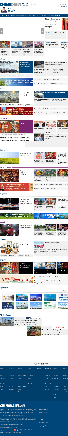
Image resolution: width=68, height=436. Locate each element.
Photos (1, 389)
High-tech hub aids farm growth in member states (25, 155)
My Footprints (48, 381)
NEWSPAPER (59, 15)
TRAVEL (29, 15)
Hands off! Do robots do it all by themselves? (46, 277)
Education (2, 381)
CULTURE (23, 15)
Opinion (3, 239)
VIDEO (33, 15)
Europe (29, 378)
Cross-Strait (3, 75)
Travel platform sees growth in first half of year (50, 179)
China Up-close (3, 104)
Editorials (63, 42)
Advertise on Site (43, 412)
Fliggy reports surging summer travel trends (12, 134)
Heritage (20, 383)
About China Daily (43, 409)
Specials (47, 389)
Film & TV (20, 378)
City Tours (47, 375)
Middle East (30, 383)
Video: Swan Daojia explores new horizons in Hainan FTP (49, 113)
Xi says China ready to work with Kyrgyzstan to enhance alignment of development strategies (52, 23)
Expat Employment (43, 422)
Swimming (55, 389)
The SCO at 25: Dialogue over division (39, 271)
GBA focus (19, 75)
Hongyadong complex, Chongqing (23, 172)
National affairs (3, 373)
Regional (4, 194)
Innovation (2, 378)
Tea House (27, 75)
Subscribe (62, 4)
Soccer (55, 373)
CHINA (7, 15)
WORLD (13, 15)
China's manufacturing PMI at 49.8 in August (42, 100)
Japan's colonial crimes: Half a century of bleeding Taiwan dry (42, 251)
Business (3, 89)
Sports (2, 222)
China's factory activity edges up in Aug (52, 44)
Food (9, 167)
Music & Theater (22, 375)
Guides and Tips (49, 378)
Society (1, 375)
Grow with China (27, 105)
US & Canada (31, 375)
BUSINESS (18, 15)
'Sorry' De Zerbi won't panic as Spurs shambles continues (51, 233)
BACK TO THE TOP (41, 364)
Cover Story (2, 383)
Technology (19, 104)
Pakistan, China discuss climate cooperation (52, 332)
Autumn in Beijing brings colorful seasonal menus (38, 179)
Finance (11, 378)
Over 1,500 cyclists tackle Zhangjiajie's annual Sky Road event (38, 234)
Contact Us (41, 416)
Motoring (11, 383)
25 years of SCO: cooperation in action (38, 161)
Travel (3, 167)
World (2, 150)
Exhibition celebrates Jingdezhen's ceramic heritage (14, 140)
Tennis (54, 381)
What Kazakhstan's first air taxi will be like (26, 320)
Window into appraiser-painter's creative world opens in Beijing (50, 130)
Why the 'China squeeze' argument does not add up (25, 94)
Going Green (11, 75)
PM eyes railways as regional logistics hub (51, 330)
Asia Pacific (30, 373)
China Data (11, 104)
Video (19, 389)
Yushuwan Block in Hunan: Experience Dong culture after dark (51, 184)
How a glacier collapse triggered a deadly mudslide (26, 64)
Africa (29, 381)
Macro (48, 42)
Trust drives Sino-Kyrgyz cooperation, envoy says (50, 161)
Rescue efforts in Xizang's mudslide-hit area (50, 208)
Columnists (65, 378)
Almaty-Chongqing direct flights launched (25, 322)
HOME (2, 15)
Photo (19, 391)
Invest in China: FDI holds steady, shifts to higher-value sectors (50, 109)
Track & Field (56, 386)
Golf (54, 383)
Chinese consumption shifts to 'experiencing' (25, 265)
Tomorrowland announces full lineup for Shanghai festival (26, 202)
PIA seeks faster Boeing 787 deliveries (50, 334)
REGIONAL (49, 15)
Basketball (55, 375)
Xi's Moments (50, 33)
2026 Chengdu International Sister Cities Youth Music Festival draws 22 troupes (55, 136)
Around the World (49, 383)
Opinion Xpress (3, 255)
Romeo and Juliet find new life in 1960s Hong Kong (14, 137)
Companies (11, 375)
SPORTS (39, 15)
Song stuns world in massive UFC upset (26, 226)
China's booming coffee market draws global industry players (50, 272)
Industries (11, 381)
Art (18, 373)
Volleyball (55, 378)
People (1, 386)
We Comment (20, 255)
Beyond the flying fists (39, 128)
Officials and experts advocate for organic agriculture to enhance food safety (41, 71)
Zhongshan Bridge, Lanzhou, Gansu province (46, 188)
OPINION (44, 15)
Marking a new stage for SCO (53, 242)
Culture (3, 118)
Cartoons (65, 383)
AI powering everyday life (24, 243)
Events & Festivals (22, 386)
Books (19, 381)
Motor (54, 391)
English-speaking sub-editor (46, 426)
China (2, 59)
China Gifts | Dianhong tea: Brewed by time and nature (48, 83)
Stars (54, 397)
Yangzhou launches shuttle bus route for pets (38, 208)
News (46, 373)
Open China (11, 255)
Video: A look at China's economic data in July (46, 79)
